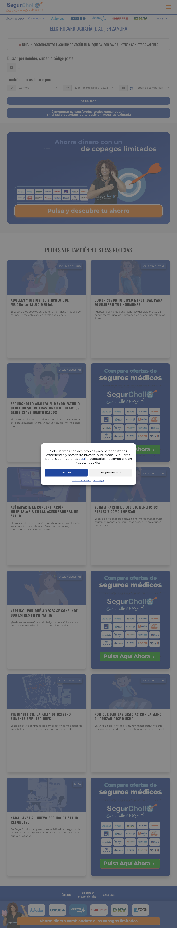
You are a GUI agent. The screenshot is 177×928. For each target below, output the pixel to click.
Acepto (66, 472)
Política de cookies (81, 480)
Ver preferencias (111, 472)
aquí (82, 458)
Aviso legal (98, 480)
